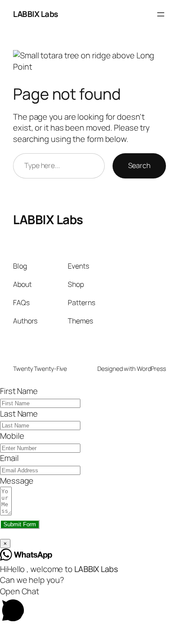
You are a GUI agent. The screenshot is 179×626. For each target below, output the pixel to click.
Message (16, 480)
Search (139, 165)
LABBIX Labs (35, 14)
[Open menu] (161, 14)
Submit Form (19, 524)
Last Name (19, 413)
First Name (19, 391)
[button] (89, 606)
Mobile (12, 435)
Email (9, 458)
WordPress (151, 368)
